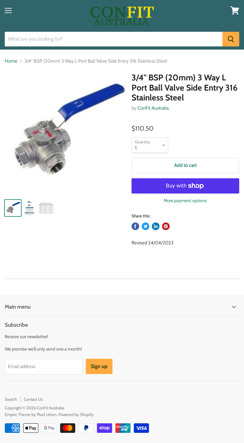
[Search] (230, 39)
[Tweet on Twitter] (145, 226)
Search (11, 399)
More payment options (185, 200)
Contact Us (33, 399)
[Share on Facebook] (135, 226)
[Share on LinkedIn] (155, 226)
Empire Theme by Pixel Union (31, 414)
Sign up (99, 366)
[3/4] (65, 133)
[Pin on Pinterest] (166, 226)
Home (11, 61)
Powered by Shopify (76, 414)
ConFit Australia (153, 108)
